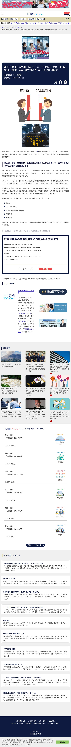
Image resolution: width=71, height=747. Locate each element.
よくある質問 (32, 721)
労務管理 (5, 19)
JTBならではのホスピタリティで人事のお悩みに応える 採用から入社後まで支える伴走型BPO (59, 415)
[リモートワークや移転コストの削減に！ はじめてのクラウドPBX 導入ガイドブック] (35, 8)
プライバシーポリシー (54, 724)
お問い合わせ (43, 721)
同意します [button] (62, 742)
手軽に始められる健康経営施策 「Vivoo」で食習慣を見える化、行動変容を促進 (59, 390)
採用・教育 (14, 19)
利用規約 (28, 724)
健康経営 (31, 19)
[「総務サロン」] (53, 311)
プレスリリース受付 (17, 724)
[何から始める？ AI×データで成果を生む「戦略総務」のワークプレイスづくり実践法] (35, 59)
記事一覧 (17, 27)
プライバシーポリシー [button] (27, 745)
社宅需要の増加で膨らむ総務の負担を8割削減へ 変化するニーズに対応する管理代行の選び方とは (59, 367)
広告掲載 (52, 721)
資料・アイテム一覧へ (35, 545)
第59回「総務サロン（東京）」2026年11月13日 (27, 23)
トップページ (5, 27)
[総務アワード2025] (53, 295)
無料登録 (66, 13)
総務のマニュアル (25, 313)
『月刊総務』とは (20, 721)
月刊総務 (22, 321)
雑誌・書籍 (14, 440)
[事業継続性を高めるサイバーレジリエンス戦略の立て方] (35, 146)
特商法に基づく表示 (39, 724)
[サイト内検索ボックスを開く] (68, 19)
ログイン (66, 15)
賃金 (36, 151)
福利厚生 (23, 19)
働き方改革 (40, 19)
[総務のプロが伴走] (53, 327)
